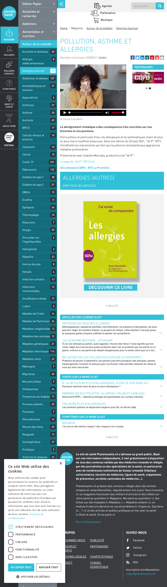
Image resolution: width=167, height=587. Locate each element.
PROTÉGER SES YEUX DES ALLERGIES (86, 323)
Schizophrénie (31, 442)
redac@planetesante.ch (140, 573)
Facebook (139, 540)
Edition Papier (32, 4)
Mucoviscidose (31, 381)
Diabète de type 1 (33, 177)
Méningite (28, 366)
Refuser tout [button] (48, 567)
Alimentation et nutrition (33, 34)
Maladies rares (31, 359)
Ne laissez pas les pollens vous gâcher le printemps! (101, 357)
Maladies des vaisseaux (37, 336)
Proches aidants (32, 404)
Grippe (26, 230)
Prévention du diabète (36, 396)
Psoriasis (28, 411)
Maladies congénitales (36, 328)
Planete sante (9, 13)
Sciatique (28, 449)
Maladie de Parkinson (35, 321)
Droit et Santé (9, 105)
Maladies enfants (9, 72)
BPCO (26, 127)
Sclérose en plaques (34, 457)
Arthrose (28, 105)
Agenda (106, 6)
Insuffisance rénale (34, 298)
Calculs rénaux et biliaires (33, 137)
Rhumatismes (31, 419)
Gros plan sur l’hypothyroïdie (31, 239)
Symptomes (9, 89)
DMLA (26, 192)
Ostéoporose (30, 389)
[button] (133, 57)
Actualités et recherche (31, 14)
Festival (9, 145)
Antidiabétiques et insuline (34, 88)
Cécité (26, 154)
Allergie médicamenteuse (33, 61)
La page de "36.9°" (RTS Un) (77, 161)
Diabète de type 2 (33, 184)
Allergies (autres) (33, 70)
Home (63, 28)
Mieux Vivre (9, 126)
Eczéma (27, 199)
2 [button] (150, 88)
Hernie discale (31, 264)
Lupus (26, 306)
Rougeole (28, 434)
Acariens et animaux (35, 51)
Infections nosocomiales (31, 289)
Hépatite (27, 256)
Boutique (106, 19)
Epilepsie (28, 207)
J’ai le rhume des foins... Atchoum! (87, 340)
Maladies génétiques (35, 343)
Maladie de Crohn (33, 313)
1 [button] (147, 88)
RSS (135, 562)
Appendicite (30, 97)
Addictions (29, 24)
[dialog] (34, 521)
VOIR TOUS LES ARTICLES (79, 185)
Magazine (9, 39)
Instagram (139, 555)
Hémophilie (29, 249)
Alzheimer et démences (37, 78)
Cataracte (28, 147)
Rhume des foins (32, 426)
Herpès (27, 271)
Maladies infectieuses (35, 351)
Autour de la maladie (36, 44)
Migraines (28, 374)
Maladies (9, 54)
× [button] (60, 463)
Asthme (27, 112)
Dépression (29, 169)
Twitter (137, 547)
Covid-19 (27, 162)
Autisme (27, 120)
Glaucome (28, 222)
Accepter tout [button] (21, 567)
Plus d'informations (88, 522)
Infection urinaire (33, 279)
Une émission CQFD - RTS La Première (85, 167)
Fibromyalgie (30, 214)
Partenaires (107, 12)
